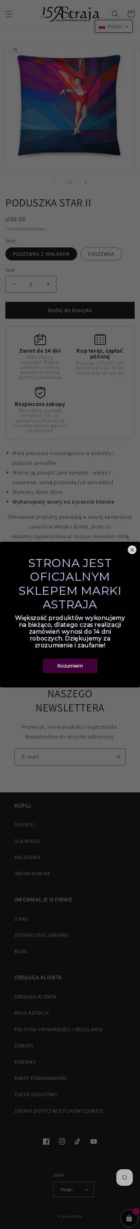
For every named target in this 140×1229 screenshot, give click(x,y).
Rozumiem (70, 666)
